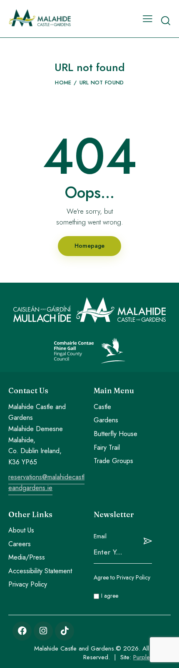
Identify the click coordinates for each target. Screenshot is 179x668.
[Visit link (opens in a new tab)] (22, 631)
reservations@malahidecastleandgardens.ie (46, 482)
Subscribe (145, 541)
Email (100, 536)
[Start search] (165, 20)
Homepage (89, 246)
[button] (147, 19)
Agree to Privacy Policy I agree (122, 586)
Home (63, 82)
